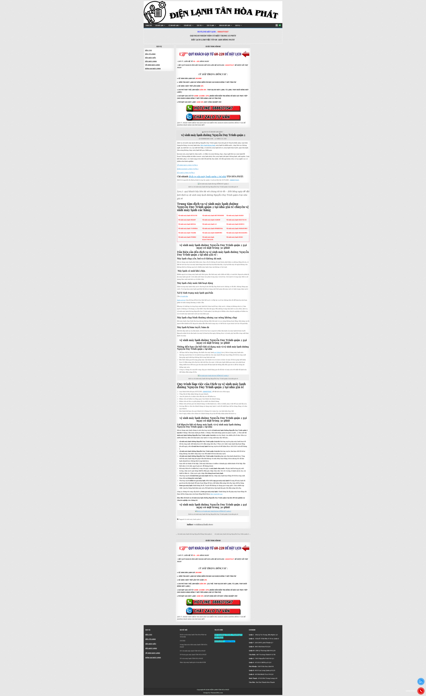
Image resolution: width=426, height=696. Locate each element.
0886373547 (223, 32)
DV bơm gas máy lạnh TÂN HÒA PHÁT (193, 654)
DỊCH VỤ (237, 25)
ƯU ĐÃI (182, 641)
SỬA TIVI (199, 25)
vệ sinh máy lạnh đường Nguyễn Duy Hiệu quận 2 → (232, 534)
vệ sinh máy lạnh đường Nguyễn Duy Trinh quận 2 (213, 135)
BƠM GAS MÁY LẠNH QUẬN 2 (187, 169)
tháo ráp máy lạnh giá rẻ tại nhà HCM (193, 662)
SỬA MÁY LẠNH (159, 25)
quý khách (217, 352)
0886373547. (234, 180)
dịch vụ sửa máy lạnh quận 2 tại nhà (207, 176)
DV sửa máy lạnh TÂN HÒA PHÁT (191, 658)
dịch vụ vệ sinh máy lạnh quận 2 (213, 132)
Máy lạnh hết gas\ (216, 494)
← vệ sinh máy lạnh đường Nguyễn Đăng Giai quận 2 (194, 534)
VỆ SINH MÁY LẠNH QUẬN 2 (187, 165)
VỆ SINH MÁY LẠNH (174, 25)
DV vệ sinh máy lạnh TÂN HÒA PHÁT (192, 651)
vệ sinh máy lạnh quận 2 (192, 519)
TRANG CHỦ (148, 25)
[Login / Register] (279, 25)
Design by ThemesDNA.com (213, 693)
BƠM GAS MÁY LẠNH (224, 25)
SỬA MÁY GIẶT (188, 25)
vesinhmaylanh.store (206, 139)
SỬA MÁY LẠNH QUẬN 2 (186, 173)
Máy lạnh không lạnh (207, 145)
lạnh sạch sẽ (181, 300)
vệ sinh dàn (184, 296)
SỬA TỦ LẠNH (210, 25)
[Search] (276, 25)
